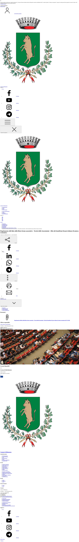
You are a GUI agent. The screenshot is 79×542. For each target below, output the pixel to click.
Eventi (3, 486)
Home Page (4, 223)
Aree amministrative (5, 456)
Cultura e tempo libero (5, 465)
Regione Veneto (2, 6)
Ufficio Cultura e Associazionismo (5, 324)
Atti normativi (4, 226)
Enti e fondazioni (4, 458)
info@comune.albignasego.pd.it (7, 496)
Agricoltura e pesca (5, 476)
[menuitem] (10, 250)
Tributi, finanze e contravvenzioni (7, 473)
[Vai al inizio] (0, 375)
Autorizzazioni (4, 475)
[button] (4, 207)
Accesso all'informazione (5, 211)
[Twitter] (2, 218)
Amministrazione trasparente (6, 502)
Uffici (3, 457)
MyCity (2, 540)
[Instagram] (2, 219)
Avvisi (3, 481)
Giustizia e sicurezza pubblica (6, 472)
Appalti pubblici (4, 467)
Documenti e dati (4, 225)
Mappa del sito (2, 539)
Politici (3, 459)
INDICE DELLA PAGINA (4, 306)
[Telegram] (2, 220)
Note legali (3, 504)
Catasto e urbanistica (5, 468)
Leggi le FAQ (4, 498)
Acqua (3, 212)
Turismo (3, 469)
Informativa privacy (5, 503)
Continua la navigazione (4, 5)
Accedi (1, 222)
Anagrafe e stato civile (5, 464)
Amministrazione (4, 224)
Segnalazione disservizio (5, 500)
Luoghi (3, 485)
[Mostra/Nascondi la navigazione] (7, 122)
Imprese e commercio (5, 466)
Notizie (3, 480)
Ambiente (3, 474)
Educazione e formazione (6, 471)
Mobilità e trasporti (5, 470)
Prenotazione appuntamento (6, 499)
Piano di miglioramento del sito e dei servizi (8, 505)
